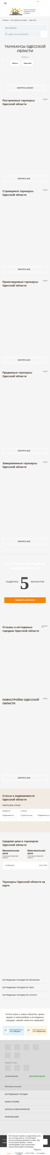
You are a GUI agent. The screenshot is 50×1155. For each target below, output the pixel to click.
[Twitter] (17, 1047)
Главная (5, 20)
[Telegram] (26, 1068)
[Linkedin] (17, 1055)
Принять (37, 1150)
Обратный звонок (37, 1076)
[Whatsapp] (17, 1068)
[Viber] (8, 1068)
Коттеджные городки (19, 20)
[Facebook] (8, 1047)
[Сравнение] (45, 1142)
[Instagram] (26, 1047)
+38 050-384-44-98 (11, 1076)
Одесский (27, 63)
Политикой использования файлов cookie (22, 1139)
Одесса (15, 63)
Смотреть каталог (25, 88)
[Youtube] (36, 1047)
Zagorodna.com (34, 1136)
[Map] (25, 929)
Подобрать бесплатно (25, 600)
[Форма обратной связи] (8, 1055)
